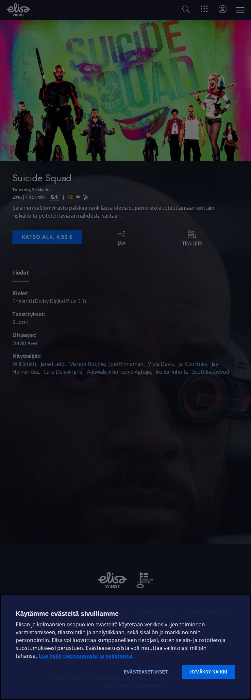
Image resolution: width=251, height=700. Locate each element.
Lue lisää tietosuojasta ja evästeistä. (86, 656)
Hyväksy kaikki (208, 672)
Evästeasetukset (146, 672)
